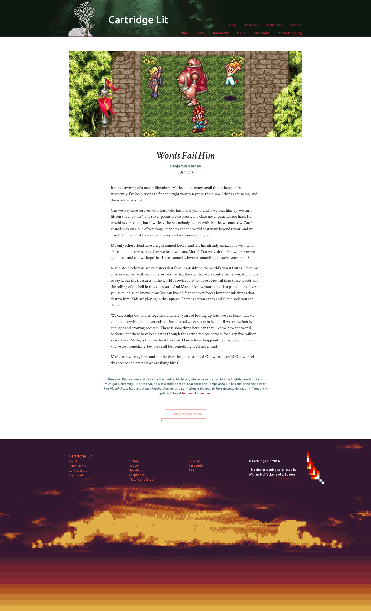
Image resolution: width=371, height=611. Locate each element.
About (232, 24)
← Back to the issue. (185, 414)
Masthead (296, 24)
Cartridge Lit (138, 19)
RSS (191, 470)
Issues (241, 33)
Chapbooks (261, 33)
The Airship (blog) (289, 33)
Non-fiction (221, 33)
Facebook (196, 465)
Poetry (200, 33)
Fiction (183, 33)
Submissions (251, 24)
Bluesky (194, 461)
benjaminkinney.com (196, 393)
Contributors (274, 24)
